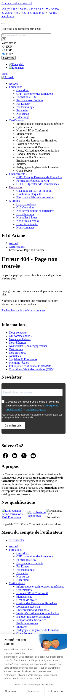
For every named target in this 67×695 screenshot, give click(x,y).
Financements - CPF (21, 174)
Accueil (13, 83)
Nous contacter (25, 227)
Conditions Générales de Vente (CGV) (31, 369)
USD (9, 50)
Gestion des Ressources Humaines (36, 603)
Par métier (22, 110)
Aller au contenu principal (16, 3)
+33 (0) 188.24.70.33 (14, 9)
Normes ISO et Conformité (32, 593)
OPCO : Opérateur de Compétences (37, 184)
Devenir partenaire (27, 224)
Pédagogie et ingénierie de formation (37, 630)
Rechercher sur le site (14, 310)
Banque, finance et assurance (33, 616)
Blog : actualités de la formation (35, 197)
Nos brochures (17, 352)
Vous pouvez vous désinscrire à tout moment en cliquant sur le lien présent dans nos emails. (31, 416)
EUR (9, 46)
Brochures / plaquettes (29, 194)
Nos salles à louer (26, 217)
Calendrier (22, 90)
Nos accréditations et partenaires (35, 210)
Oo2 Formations (26, 204)
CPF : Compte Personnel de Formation (39, 177)
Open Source (24, 633)
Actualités (15, 356)
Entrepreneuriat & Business (32, 610)
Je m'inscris (13, 425)
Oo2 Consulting (25, 207)
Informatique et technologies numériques (40, 586)
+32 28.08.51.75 (38, 9)
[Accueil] (7, 77)
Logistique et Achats (28, 606)
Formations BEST (27, 97)
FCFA (10, 54)
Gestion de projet (26, 599)
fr (23, 64)
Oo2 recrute (16, 349)
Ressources (15, 187)
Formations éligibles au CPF (33, 180)
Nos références (25, 214)
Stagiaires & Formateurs (23, 359)
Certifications (17, 120)
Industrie (21, 626)
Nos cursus (22, 113)
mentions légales (36, 409)
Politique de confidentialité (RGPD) (30, 366)
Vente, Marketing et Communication (37, 613)
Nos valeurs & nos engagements (28, 346)
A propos (14, 200)
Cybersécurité (24, 589)
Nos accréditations (20, 339)
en (22, 67)
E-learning (22, 117)
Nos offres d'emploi (27, 220)
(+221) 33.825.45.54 (33, 12)
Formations (15, 87)
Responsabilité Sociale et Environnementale (31, 621)
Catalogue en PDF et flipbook (34, 190)
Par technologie (25, 107)
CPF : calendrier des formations (34, 93)
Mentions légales (19, 362)
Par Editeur (23, 103)
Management (24, 596)
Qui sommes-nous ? (20, 335)
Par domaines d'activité (29, 100)
